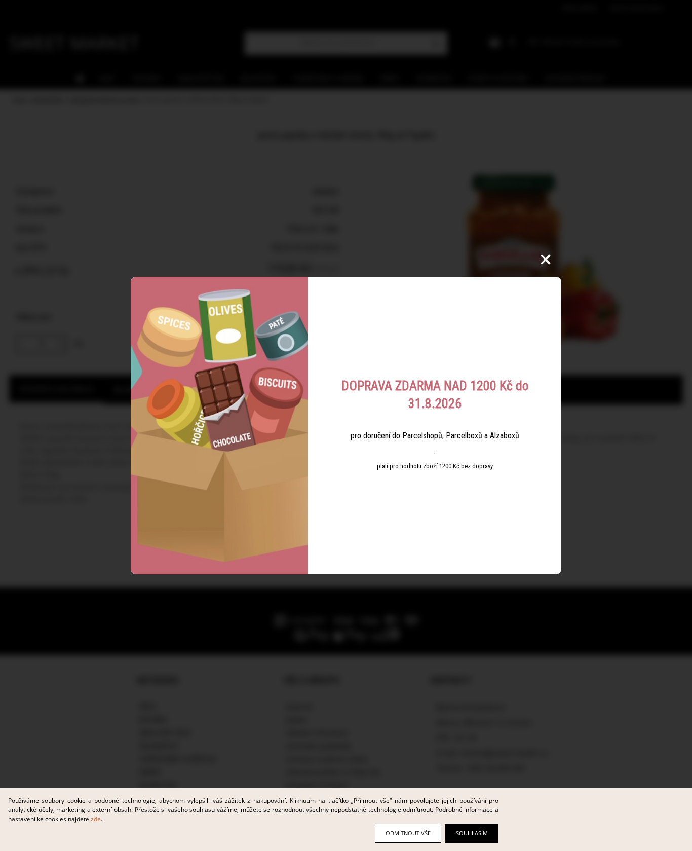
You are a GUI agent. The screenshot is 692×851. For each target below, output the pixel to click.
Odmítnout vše (408, 833)
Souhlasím (472, 833)
